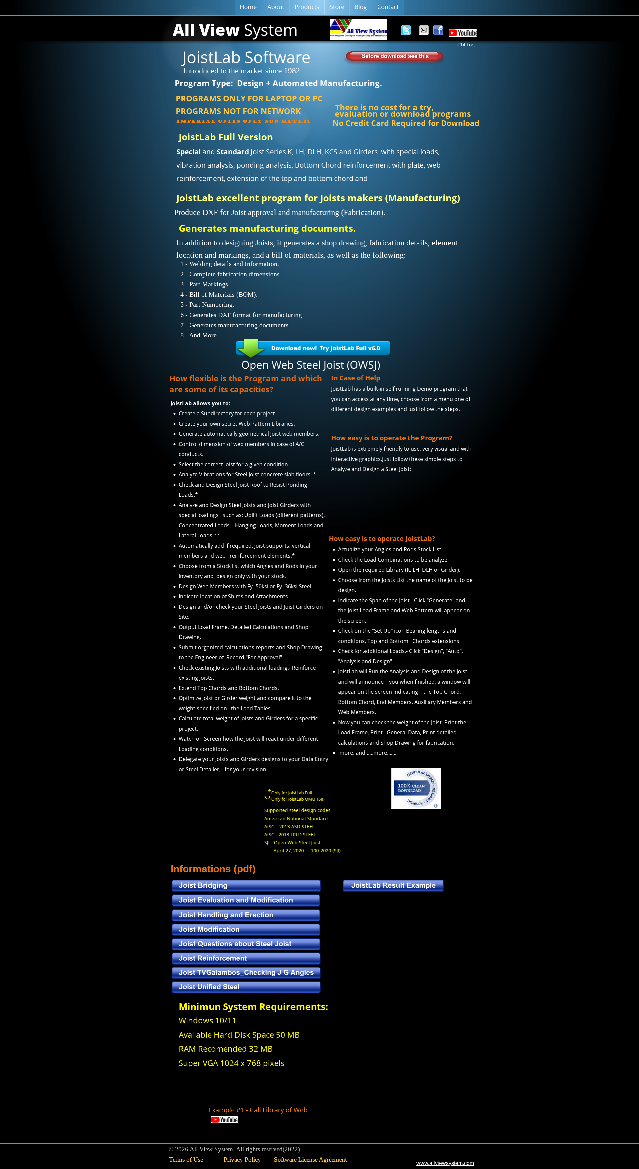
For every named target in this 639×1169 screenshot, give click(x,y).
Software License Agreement (310, 1159)
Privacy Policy (242, 1159)
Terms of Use (186, 1159)
